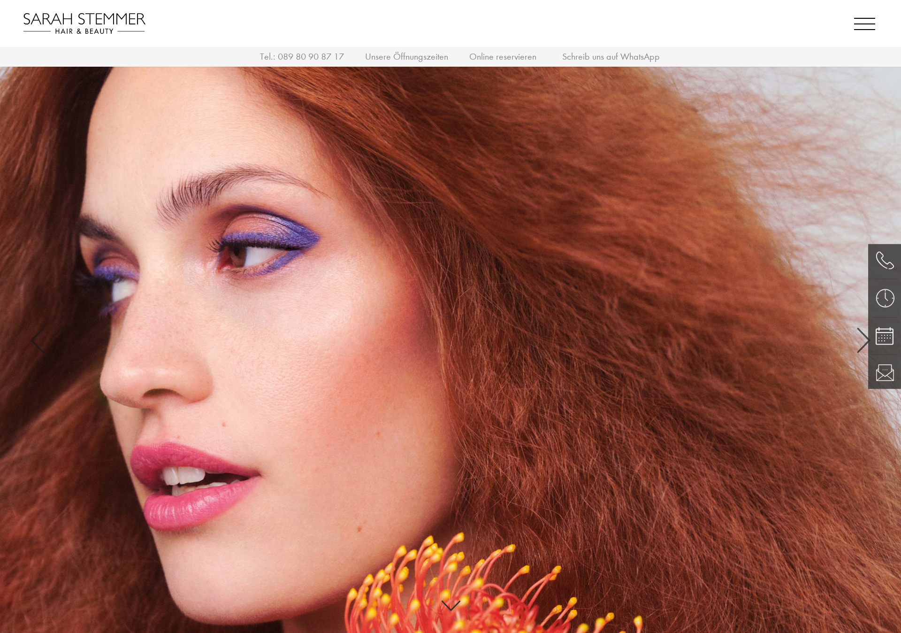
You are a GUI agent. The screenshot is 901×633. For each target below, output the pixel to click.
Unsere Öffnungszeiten (406, 56)
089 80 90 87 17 (311, 56)
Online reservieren (502, 56)
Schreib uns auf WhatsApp (611, 56)
